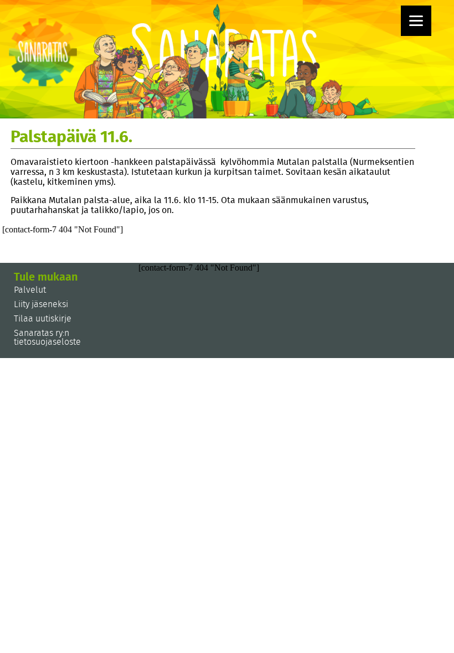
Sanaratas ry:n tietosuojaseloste (47, 337)
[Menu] (416, 21)
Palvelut (30, 290)
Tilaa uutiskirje (42, 318)
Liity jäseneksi (41, 304)
